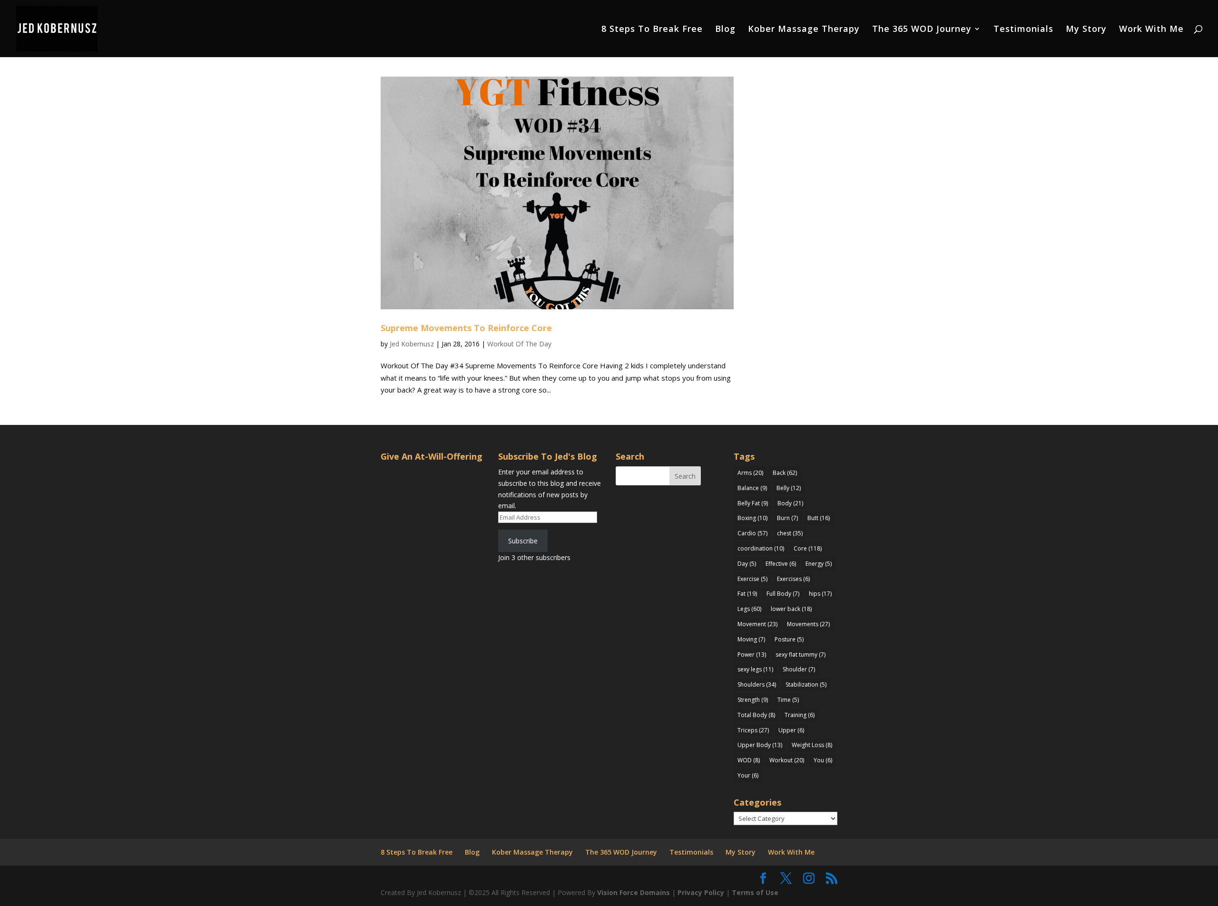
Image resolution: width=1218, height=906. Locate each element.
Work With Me (1151, 29)
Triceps (753, 730)
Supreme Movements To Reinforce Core (466, 328)
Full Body (782, 594)
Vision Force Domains (633, 892)
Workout (786, 760)
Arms (750, 473)
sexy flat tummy (800, 654)
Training (800, 715)
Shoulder (799, 669)
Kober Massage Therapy (804, 29)
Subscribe (523, 540)
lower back (791, 609)
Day (746, 564)
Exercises (793, 579)
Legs (749, 609)
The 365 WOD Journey (922, 29)
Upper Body (759, 745)
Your (747, 775)
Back (785, 473)
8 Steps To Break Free (652, 29)
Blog (725, 29)
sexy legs (755, 669)
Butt (818, 518)
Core (808, 548)
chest (790, 533)
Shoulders (756, 684)
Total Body (756, 715)
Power (751, 654)
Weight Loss (812, 745)
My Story (1086, 29)
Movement (757, 624)
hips (820, 594)
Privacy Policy (701, 892)
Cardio (752, 533)
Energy (818, 564)
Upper (791, 730)
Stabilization (806, 684)
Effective (781, 564)
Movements (808, 624)
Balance (752, 488)
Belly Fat (752, 503)
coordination (760, 548)
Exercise (752, 579)
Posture (789, 639)
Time (788, 700)
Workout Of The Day (519, 343)
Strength (752, 700)
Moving (751, 639)
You (823, 760)
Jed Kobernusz (412, 343)
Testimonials (1023, 29)
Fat (747, 594)
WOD (748, 760)
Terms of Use (755, 892)
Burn (787, 518)
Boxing (752, 518)
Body (790, 503)
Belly (788, 488)
